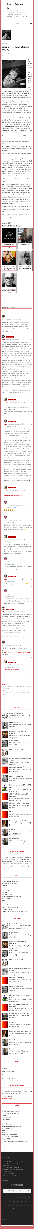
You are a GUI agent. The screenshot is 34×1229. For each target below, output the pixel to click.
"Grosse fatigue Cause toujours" (11, 881)
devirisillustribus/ (7, 894)
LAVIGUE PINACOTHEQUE (10, 907)
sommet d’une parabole (10, 358)
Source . (4, 220)
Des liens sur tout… (7, 1165)
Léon (13, 667)
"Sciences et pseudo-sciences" (10, 883)
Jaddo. (3, 900)
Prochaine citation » (7, 869)
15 (5, 1201)
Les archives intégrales (8, 1173)
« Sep (3, 1211)
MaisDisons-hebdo (15, 6)
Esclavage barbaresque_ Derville (11, 896)
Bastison (4, 885)
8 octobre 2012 (16, 53)
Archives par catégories (10, 1175)
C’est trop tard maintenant (12, 669)
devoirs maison (7, 55)
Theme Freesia (22, 1220)
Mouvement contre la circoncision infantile (14, 911)
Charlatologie (6, 890)
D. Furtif (14, 426)
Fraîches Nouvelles (7, 898)
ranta (13, 522)
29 (5, 1208)
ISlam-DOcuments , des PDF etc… (11, 1167)
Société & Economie (7, 42)
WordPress (29, 1220)
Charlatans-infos (7, 888)
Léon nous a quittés (7, 1171)
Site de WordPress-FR (8, 1078)
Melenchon (14, 55)
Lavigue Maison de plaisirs (9, 905)
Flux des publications (8, 1071)
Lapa (13, 404)
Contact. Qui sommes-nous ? (10, 1163)
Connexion (5, 1068)
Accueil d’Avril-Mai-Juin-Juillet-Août (12, 1162)
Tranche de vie (18, 42)
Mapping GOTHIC (7, 909)
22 (5, 1205)
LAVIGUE (4, 903)
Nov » (6, 1211)
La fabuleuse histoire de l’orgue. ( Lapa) (12, 1169)
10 (13, 1198)
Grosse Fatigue (6, 53)
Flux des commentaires (8, 1075)
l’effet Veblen (9, 637)
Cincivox (4, 892)
